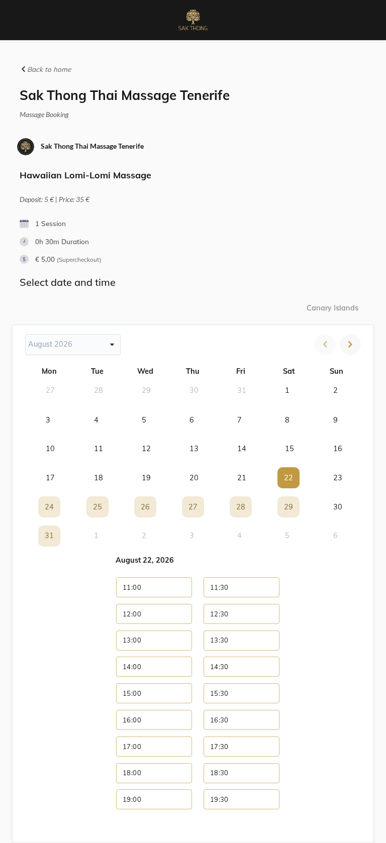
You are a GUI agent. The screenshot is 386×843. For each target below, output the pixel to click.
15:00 (132, 693)
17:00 (132, 747)
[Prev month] (325, 344)
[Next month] (350, 344)
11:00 (132, 587)
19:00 (132, 799)
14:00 (132, 667)
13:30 (219, 640)
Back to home (48, 69)
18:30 (219, 773)
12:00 (132, 614)
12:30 (219, 614)
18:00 (132, 773)
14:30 (219, 667)
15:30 (219, 693)
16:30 (219, 720)
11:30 (219, 587)
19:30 (219, 799)
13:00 (132, 640)
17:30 (219, 747)
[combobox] (73, 345)
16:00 (132, 720)
